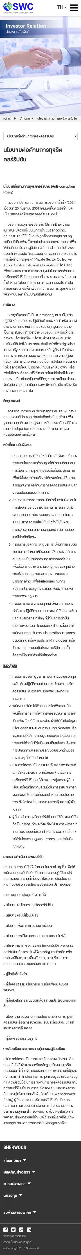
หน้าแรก (7, 118)
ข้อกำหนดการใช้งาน (14, 1236)
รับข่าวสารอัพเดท (17, 1212)
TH (60, 7)
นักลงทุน (25, 118)
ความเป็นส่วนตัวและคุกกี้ (17, 1242)
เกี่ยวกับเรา (12, 1160)
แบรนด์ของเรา (14, 1183)
